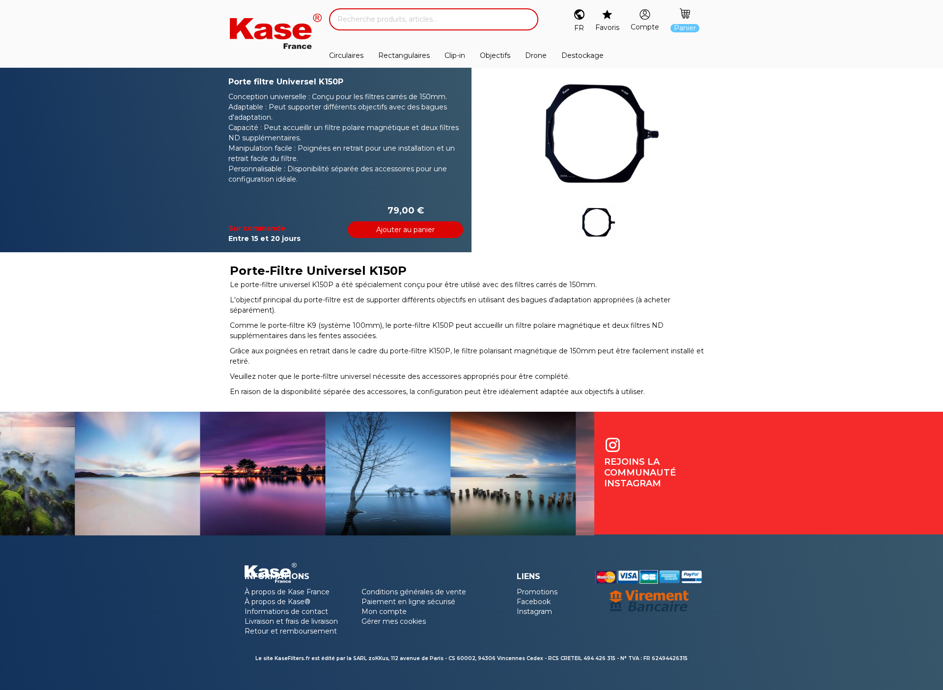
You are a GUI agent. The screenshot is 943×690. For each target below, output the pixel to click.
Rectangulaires (404, 55)
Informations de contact (286, 611)
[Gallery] (597, 135)
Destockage (582, 55)
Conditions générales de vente (413, 591)
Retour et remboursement (291, 631)
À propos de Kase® (277, 601)
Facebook (534, 601)
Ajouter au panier (405, 229)
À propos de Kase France (287, 591)
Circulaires (346, 55)
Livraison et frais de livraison (291, 621)
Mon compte (384, 611)
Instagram (534, 611)
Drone (536, 55)
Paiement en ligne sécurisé (408, 601)
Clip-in (454, 55)
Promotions (537, 591)
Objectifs (495, 55)
